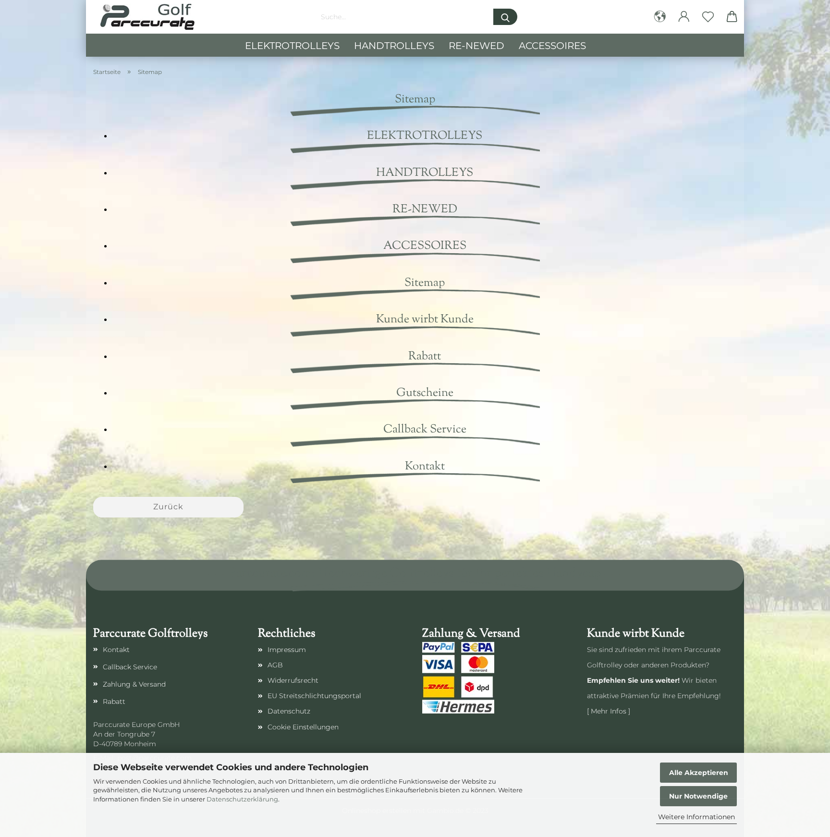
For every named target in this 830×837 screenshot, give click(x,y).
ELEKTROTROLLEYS (292, 45)
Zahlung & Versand (134, 684)
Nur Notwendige (698, 796)
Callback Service (424, 429)
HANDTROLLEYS (394, 45)
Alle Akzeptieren (698, 772)
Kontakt (425, 466)
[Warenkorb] (732, 17)
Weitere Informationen (696, 816)
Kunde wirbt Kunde (425, 319)
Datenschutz (289, 711)
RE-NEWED (476, 45)
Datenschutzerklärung (242, 799)
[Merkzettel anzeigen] (708, 17)
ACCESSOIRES (552, 45)
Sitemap (424, 283)
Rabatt (424, 356)
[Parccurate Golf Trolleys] (147, 17)
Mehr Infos (608, 711)
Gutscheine (424, 393)
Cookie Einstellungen (303, 727)
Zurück (168, 506)
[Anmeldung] (684, 17)
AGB (275, 665)
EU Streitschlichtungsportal (314, 695)
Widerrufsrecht (293, 680)
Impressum (287, 649)
